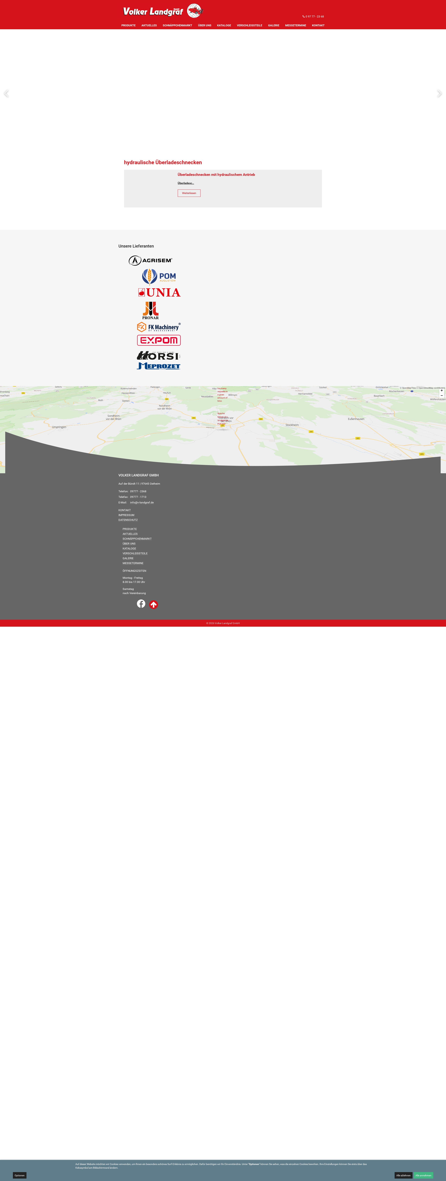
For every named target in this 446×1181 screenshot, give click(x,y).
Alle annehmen (423, 1175)
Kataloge (129, 548)
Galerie (128, 558)
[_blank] (141, 603)
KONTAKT (124, 510)
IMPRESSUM (126, 515)
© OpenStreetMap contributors (430, 387)
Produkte (130, 529)
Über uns (129, 543)
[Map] (223, 429)
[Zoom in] (441, 390)
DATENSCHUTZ (128, 520)
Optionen (20, 1175)
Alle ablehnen (403, 1175)
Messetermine (133, 563)
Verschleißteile (135, 553)
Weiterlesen (189, 193)
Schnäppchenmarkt (137, 538)
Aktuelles (130, 534)
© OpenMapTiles (408, 387)
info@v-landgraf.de (142, 502)
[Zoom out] (441, 395)
